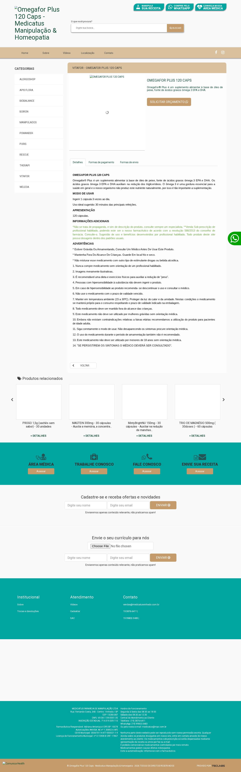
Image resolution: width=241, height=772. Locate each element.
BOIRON (24, 111)
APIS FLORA (26, 90)
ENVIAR (162, 505)
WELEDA (24, 187)
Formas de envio (129, 162)
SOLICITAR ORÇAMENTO (167, 102)
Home (25, 53)
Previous (12, 399)
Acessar (41, 471)
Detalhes (78, 162)
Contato (108, 53)
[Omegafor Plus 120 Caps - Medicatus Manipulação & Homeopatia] (41, 23)
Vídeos (67, 53)
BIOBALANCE (27, 100)
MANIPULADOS (28, 122)
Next (223, 399)
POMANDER (26, 133)
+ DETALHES (38, 435)
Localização (87, 53)
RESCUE (24, 154)
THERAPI (25, 165)
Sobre (46, 53)
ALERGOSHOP (27, 79)
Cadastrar (75, 611)
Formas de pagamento (101, 162)
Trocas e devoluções (28, 611)
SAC (72, 618)
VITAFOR (24, 176)
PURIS (23, 143)
